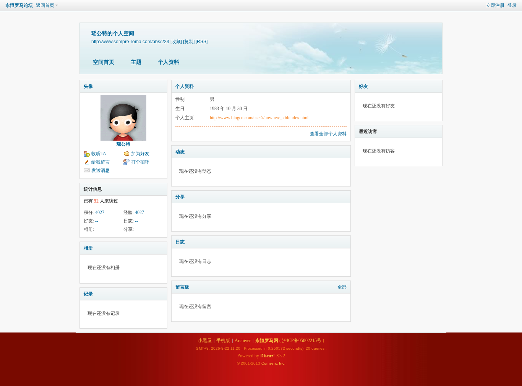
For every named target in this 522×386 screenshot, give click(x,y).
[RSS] (202, 41)
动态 (180, 151)
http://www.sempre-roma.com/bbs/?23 (130, 41)
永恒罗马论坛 (19, 5)
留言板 (182, 287)
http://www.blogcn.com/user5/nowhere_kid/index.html (259, 117)
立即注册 (495, 5)
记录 (88, 294)
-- (96, 221)
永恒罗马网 (266, 340)
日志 (180, 242)
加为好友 (140, 153)
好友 (363, 86)
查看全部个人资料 (328, 133)
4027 (99, 212)
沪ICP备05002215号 (301, 340)
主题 (136, 62)
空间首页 (103, 62)
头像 (88, 86)
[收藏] (176, 41)
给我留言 (100, 162)
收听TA (98, 153)
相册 (88, 248)
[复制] (189, 41)
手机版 (223, 340)
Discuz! (267, 355)
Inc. (282, 363)
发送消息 (100, 170)
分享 (180, 196)
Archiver (243, 340)
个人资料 (168, 62)
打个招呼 (140, 162)
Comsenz (270, 363)
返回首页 (45, 5)
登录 (512, 5)
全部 (342, 287)
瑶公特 (123, 144)
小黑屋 (205, 340)
